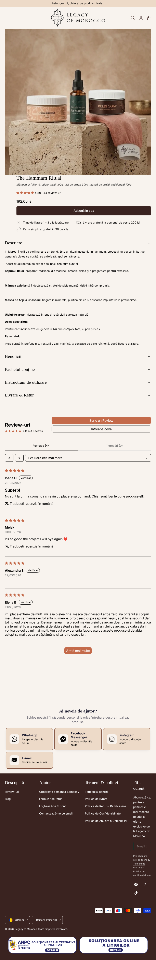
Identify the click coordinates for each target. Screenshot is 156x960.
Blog (8, 798)
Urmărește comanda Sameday (59, 791)
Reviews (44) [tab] (41, 445)
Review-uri (12, 791)
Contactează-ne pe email (56, 813)
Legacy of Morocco (26, 929)
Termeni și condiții (96, 791)
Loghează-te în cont (52, 806)
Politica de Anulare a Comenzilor (106, 820)
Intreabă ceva (101, 429)
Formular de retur (50, 798)
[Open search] (9, 458)
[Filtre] (19, 458)
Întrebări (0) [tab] (115, 445)
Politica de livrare (96, 798)
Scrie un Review (101, 420)
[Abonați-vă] (146, 846)
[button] (6, 17)
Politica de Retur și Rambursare (105, 806)
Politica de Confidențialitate (103, 813)
